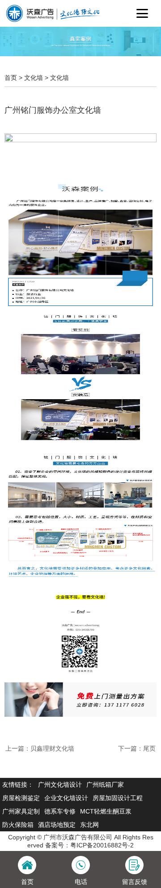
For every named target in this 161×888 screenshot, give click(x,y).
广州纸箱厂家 (105, 784)
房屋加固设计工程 (118, 797)
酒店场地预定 (57, 824)
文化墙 (33, 77)
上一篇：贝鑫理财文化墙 (39, 748)
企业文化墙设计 (66, 797)
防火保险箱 (18, 824)
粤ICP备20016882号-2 (102, 845)
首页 (10, 77)
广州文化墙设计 (60, 784)
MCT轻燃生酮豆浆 (105, 811)
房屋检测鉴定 (21, 797)
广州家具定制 (21, 811)
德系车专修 (60, 811)
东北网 (89, 824)
